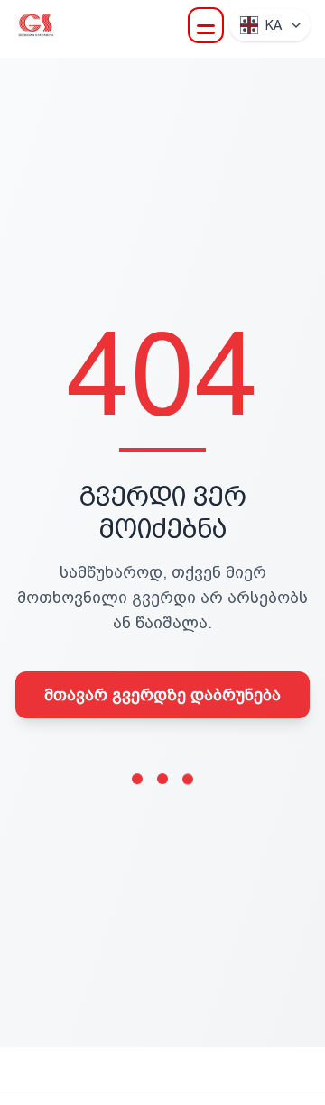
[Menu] (206, 25)
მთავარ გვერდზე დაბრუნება (162, 694)
